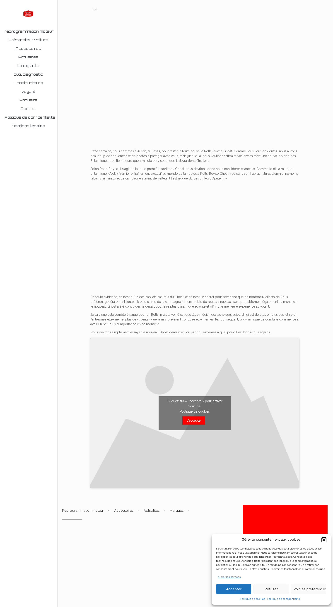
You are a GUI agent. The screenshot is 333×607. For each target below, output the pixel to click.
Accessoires (123, 511)
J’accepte (193, 420)
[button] (324, 540)
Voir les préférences (310, 589)
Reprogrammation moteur (83, 511)
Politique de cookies (252, 598)
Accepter (233, 589)
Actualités (151, 511)
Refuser (271, 589)
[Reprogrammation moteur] (28, 13)
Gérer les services (229, 576)
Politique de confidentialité (283, 598)
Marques (176, 511)
